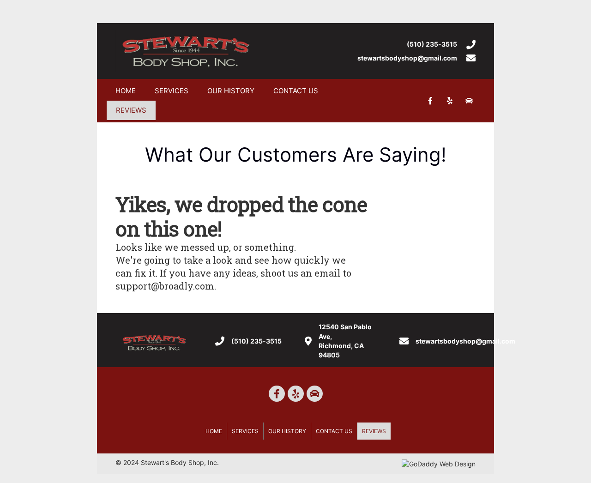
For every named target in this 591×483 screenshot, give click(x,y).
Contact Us (295, 90)
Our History (230, 90)
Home (125, 90)
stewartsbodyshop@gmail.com (407, 58)
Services (171, 90)
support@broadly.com (164, 286)
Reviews (131, 110)
